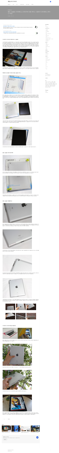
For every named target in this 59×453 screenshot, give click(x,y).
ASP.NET (47, 58)
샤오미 (46, 82)
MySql (46, 68)
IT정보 (46, 34)
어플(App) (47, 30)
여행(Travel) (47, 44)
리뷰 (16, 4)
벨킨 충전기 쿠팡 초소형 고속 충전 (9, 26)
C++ (46, 67)
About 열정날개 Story (47, 74)
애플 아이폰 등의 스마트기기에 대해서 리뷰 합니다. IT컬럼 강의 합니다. (11, 437)
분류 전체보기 (47, 24)
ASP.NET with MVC (48, 59)
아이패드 (52, 81)
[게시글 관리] (6, 419)
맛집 (46, 47)
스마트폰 (47, 29)
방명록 (32, 4)
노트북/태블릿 (47, 31)
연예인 (46, 43)
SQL (46, 64)
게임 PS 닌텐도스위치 (48, 33)
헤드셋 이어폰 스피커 (48, 37)
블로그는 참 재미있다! (47, 75)
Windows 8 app (47, 60)
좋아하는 (46, 42)
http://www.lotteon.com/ (6, 30)
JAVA (46, 61)
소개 (13, 4)
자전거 (46, 48)
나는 (45, 25)
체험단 (54, 81)
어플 (53, 82)
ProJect (47, 54)
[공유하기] (5, 419)
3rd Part (47, 66)
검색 (48, 1)
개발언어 (46, 56)
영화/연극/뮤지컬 (48, 46)
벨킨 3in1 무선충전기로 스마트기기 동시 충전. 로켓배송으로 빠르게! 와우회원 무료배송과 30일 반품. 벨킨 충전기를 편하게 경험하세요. (18, 28)
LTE (50, 81)
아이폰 (46, 81)
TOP (50, 450)
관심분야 (46, 52)
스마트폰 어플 (22, 4)
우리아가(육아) (47, 51)
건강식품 (47, 45)
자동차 (46, 36)
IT (47, 82)
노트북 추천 (51, 82)
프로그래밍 (27, 4)
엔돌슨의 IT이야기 (12, 1)
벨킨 (49, 81)
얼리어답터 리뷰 (47, 28)
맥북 (46, 32)
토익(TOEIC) (47, 53)
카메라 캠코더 (47, 35)
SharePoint (47, 57)
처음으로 (9, 4)
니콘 (47, 81)
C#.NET (46, 62)
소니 (48, 82)
